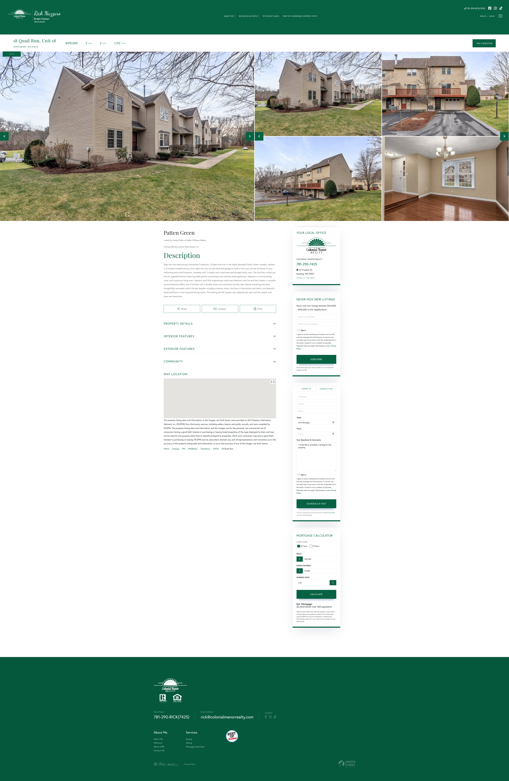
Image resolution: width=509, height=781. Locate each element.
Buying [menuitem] (189, 739)
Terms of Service (303, 515)
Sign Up (483, 16)
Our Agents (310, 278)
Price (299, 554)
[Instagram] (270, 717)
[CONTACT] (484, 43)
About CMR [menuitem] (159, 746)
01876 (216, 448)
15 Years (316, 546)
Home (166, 448)
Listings (175, 448)
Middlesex (193, 448)
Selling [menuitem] (189, 742)
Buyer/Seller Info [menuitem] (248, 16)
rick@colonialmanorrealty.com (227, 717)
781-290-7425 (307, 264)
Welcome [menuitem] (158, 742)
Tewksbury (205, 448)
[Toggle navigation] (500, 16)
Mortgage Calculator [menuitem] (195, 746)
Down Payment (304, 565)
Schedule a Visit (326, 389)
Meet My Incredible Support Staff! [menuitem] (300, 16)
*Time (299, 429)
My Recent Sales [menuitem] (271, 16)
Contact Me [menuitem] (159, 750)
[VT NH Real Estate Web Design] (347, 764)
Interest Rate (303, 577)
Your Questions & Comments (309, 440)
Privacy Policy (331, 513)
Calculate (316, 594)
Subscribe (316, 359)
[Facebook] (266, 717)
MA (183, 448)
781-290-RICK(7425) (475, 8)
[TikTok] (275, 717)
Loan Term (302, 542)
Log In (491, 16)
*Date (299, 417)
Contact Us (301, 278)
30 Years (303, 546)
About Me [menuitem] (228, 16)
